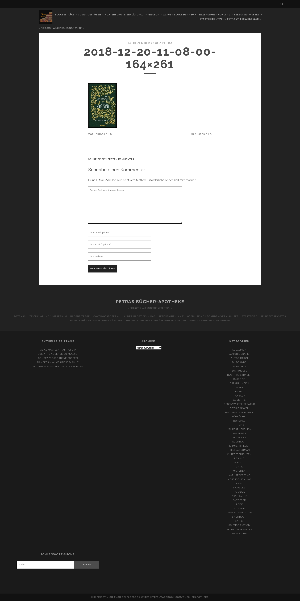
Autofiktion (239, 358)
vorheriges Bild (100, 134)
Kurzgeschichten (239, 454)
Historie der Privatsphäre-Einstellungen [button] (156, 320)
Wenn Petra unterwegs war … (239, 19)
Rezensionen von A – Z (215, 14)
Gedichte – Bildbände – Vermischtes (212, 316)
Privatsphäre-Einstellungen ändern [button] (96, 320)
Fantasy (239, 395)
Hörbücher (239, 416)
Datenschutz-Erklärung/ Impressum (133, 14)
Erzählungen (239, 383)
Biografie (239, 366)
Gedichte (239, 400)
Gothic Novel (239, 408)
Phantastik (239, 496)
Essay (239, 387)
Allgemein (239, 349)
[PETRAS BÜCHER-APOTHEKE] (45, 22)
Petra (167, 43)
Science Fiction (239, 525)
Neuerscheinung (239, 479)
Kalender (239, 433)
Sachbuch (239, 516)
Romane (239, 508)
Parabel (239, 492)
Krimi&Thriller (239, 446)
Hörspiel (239, 421)
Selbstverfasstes (247, 14)
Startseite (207, 19)
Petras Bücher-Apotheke (150, 301)
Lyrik (239, 466)
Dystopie (239, 379)
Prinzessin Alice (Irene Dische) (58, 362)
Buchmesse (239, 370)
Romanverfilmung (239, 512)
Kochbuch (239, 441)
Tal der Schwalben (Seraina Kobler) (58, 366)
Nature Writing (239, 475)
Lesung (239, 458)
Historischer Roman (239, 412)
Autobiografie (239, 354)
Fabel (239, 391)
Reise (239, 504)
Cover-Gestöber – (90, 14)
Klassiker (239, 437)
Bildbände (239, 362)
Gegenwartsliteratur (239, 404)
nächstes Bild (201, 134)
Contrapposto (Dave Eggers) (58, 358)
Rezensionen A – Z (171, 316)
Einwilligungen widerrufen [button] (209, 320)
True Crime (239, 533)
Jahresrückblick (239, 429)
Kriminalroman (239, 450)
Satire (239, 521)
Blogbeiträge (65, 14)
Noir (239, 483)
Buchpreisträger (239, 375)
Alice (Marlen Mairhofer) (58, 349)
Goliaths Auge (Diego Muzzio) (58, 354)
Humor (239, 425)
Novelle (239, 487)
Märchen (239, 471)
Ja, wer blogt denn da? (179, 14)
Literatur (239, 462)
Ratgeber (239, 500)
